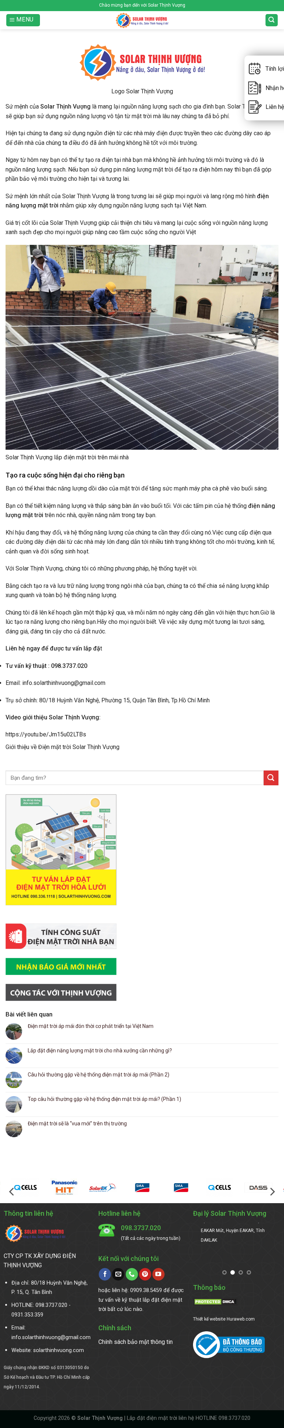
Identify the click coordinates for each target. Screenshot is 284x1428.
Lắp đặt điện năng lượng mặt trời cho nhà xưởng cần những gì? (100, 1050)
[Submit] (271, 777)
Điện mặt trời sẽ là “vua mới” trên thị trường (77, 1123)
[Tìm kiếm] (272, 20)
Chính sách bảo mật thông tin (135, 1341)
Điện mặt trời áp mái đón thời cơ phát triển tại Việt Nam (90, 1026)
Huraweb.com (241, 1319)
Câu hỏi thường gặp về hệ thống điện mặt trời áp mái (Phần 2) (98, 1075)
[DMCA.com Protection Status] (215, 1301)
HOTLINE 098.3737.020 (223, 1418)
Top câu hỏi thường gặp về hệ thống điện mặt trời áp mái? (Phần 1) (104, 1099)
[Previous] (12, 1192)
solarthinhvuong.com (58, 1350)
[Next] (271, 1192)
